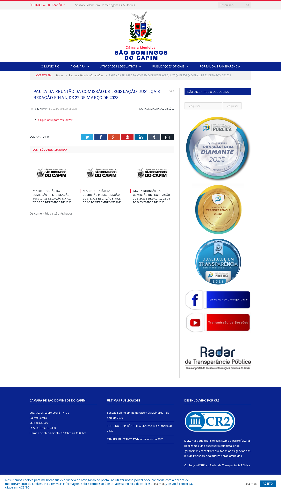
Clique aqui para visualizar (55, 120)
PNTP (201, 465)
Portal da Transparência (220, 66)
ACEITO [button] (268, 483)
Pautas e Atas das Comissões (156, 108)
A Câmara (78, 66)
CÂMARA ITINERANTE (119, 439)
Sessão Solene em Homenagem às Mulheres (135, 412)
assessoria (213, 446)
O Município (50, 66)
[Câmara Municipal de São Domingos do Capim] (141, 34)
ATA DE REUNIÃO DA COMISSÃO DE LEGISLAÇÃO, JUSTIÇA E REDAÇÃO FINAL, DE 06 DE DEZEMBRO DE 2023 (52, 196)
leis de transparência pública (202, 456)
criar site (209, 440)
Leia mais (158, 484)
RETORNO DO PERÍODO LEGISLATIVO (101, 5)
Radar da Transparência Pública (230, 465)
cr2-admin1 (42, 108)
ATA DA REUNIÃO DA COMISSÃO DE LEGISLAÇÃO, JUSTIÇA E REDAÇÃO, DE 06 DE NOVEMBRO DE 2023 (151, 196)
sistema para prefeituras (235, 440)
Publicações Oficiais (168, 66)
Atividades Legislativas (118, 66)
